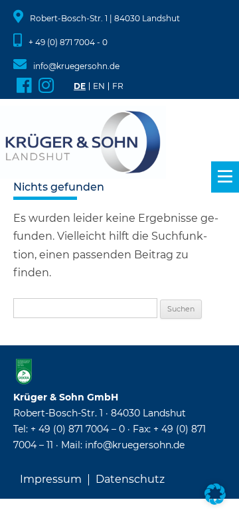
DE (80, 86)
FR (117, 86)
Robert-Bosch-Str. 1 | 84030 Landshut (105, 18)
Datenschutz (130, 479)
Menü (225, 177)
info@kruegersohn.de (76, 66)
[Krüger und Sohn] (83, 143)
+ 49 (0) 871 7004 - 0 (68, 42)
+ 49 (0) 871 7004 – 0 (78, 429)
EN (99, 86)
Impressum (51, 479)
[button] (215, 494)
